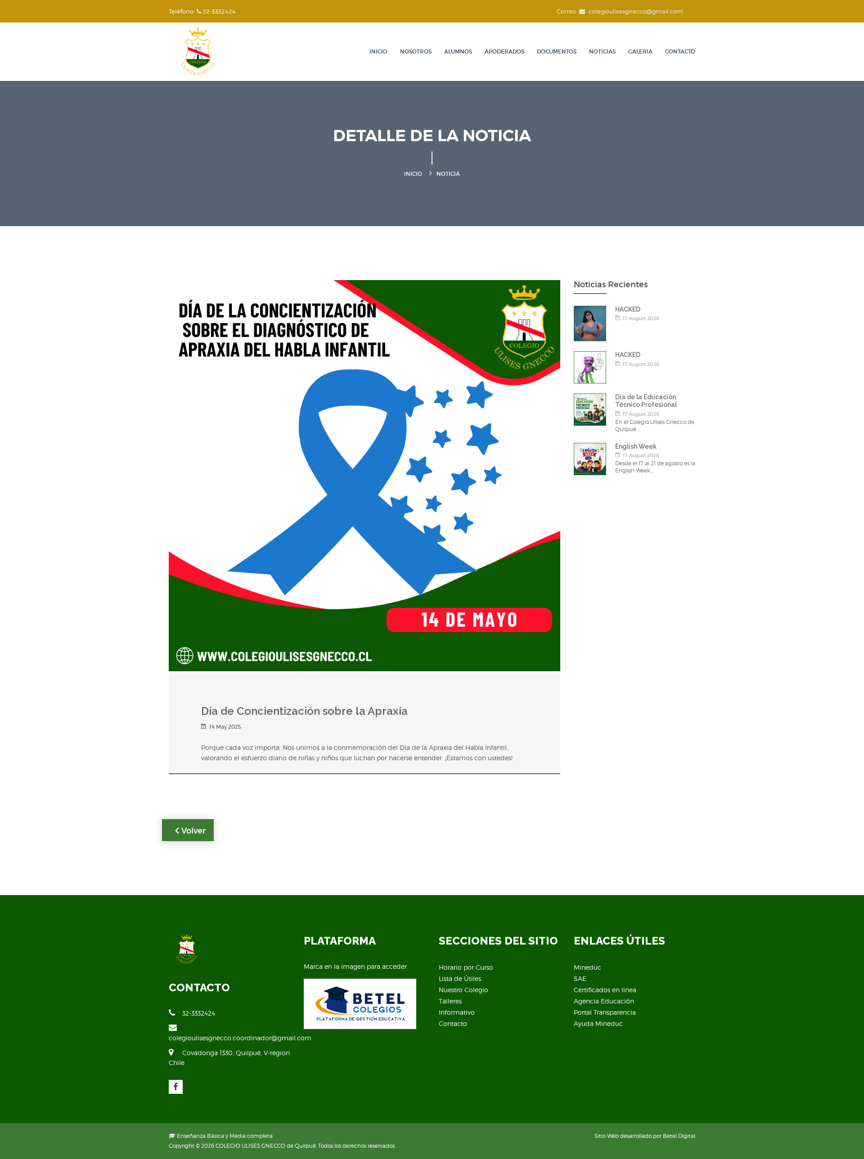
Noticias (602, 51)
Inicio (378, 51)
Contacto (680, 51)
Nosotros (416, 51)
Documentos (556, 51)
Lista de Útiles (460, 978)
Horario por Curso (466, 967)
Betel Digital (679, 1135)
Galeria (640, 51)
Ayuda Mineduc (598, 1023)
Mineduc (587, 967)
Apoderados (504, 51)
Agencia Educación (604, 1001)
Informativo (457, 1012)
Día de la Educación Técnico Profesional (646, 400)
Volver (192, 831)
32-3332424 (198, 1013)
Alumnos (458, 51)
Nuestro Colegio (463, 990)
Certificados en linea (605, 990)
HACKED (627, 309)
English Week (636, 446)
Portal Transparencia (605, 1012)
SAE (580, 978)
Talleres (450, 1001)
